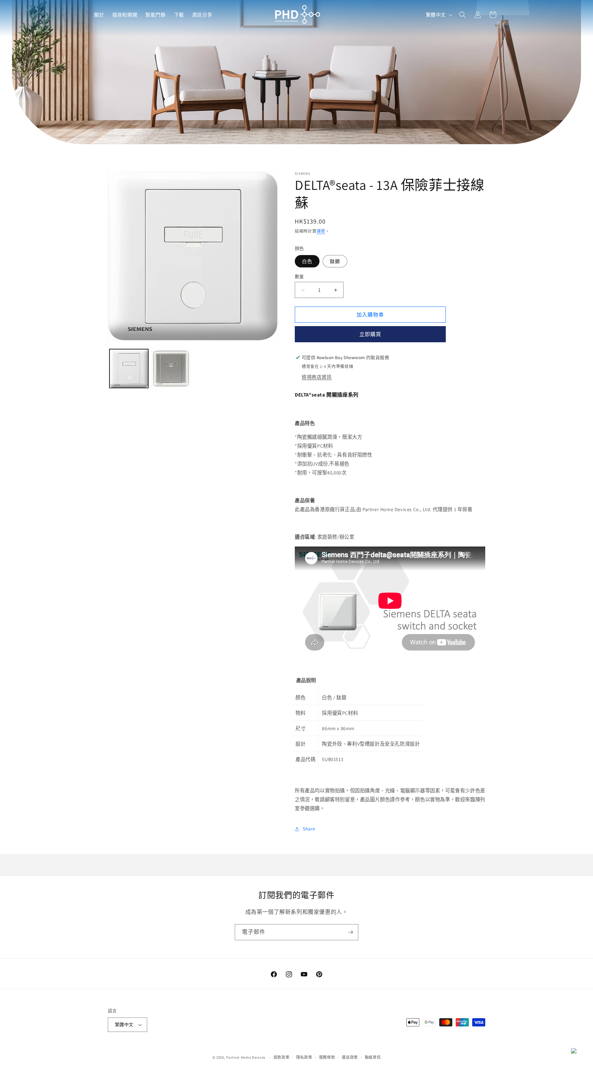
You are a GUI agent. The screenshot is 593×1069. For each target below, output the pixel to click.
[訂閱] (350, 932)
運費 (321, 231)
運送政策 (350, 1057)
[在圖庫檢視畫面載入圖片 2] (171, 368)
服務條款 (327, 1057)
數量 (299, 276)
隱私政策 (304, 1057)
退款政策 (282, 1057)
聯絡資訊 (373, 1057)
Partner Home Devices (246, 1057)
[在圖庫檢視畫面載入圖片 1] (128, 368)
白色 (307, 261)
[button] (99, 15)
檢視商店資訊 (317, 377)
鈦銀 (335, 261)
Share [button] (309, 829)
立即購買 (370, 334)
